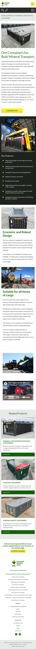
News (18, 628)
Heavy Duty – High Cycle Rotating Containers (18, 597)
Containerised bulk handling (18, 606)
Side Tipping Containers (18, 600)
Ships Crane (18, 614)
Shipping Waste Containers (18, 587)
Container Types (18, 623)
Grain (18, 609)
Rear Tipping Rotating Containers (18, 590)
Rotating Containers (14, 15)
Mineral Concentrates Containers (18, 579)
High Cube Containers (18, 577)
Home (3, 15)
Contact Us (18, 630)
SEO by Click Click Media (18, 646)
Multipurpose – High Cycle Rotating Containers (18, 595)
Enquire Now (12, 111)
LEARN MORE (6, 454)
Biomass (18, 611)
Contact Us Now (18, 551)
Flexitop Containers (18, 584)
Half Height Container (18, 592)
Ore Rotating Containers (18, 582)
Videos (18, 625)
